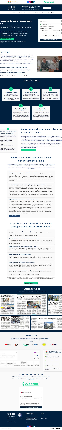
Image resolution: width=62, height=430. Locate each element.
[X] (32, 2)
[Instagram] (30, 2)
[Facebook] (28, 2)
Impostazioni (52, 428)
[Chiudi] (60, 428)
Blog (26, 422)
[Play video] (50, 64)
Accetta (58, 428)
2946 (20, 175)
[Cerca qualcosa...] (52, 8)
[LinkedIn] (34, 2)
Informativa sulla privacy (7, 428)
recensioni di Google (57, 352)
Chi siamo (42, 414)
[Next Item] (37, 355)
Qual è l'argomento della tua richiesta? (46, 28)
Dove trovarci (43, 415)
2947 (23, 175)
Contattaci (42, 417)
